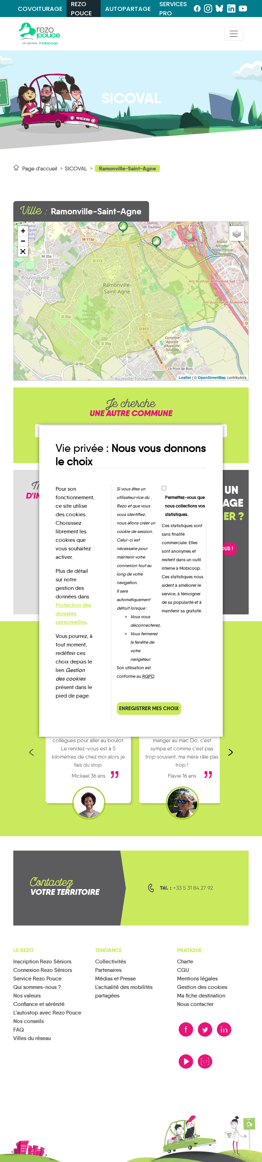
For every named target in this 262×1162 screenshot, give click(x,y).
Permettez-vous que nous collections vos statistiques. (185, 506)
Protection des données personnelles (73, 613)
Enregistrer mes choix (149, 708)
